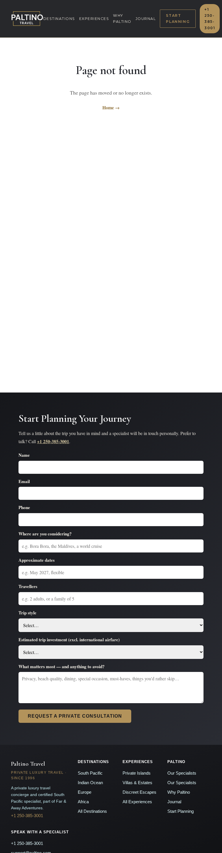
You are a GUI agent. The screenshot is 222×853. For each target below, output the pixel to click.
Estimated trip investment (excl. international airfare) (69, 639)
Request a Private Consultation (75, 716)
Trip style (27, 612)
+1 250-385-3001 (209, 18)
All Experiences (137, 801)
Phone (24, 507)
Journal (146, 18)
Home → (111, 107)
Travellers (27, 586)
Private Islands (137, 773)
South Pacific (90, 773)
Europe (84, 792)
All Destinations (92, 811)
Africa (83, 801)
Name (24, 455)
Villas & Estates (137, 782)
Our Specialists (181, 773)
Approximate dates (36, 560)
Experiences (94, 18)
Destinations (59, 18)
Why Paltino (122, 18)
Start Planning (178, 18)
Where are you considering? (45, 533)
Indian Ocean (90, 782)
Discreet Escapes (139, 792)
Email (24, 481)
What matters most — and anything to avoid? (61, 666)
